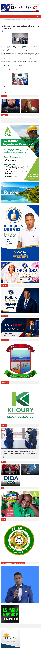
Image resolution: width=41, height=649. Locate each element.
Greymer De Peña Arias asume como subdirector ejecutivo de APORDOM (19, 451)
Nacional (3, 22)
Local (3, 430)
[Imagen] (21, 438)
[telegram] (11, 92)
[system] (37, 16)
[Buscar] (39, 16)
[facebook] (3, 92)
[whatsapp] (9, 92)
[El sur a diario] (2, 31)
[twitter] (5, 92)
